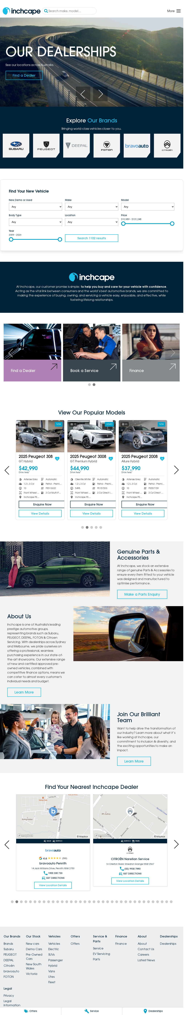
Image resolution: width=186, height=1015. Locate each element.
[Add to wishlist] (57, 459)
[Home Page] (22, 11)
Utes (51, 976)
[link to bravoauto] (137, 146)
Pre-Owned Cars (34, 956)
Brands (8, 943)
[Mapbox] (26, 836)
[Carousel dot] (89, 384)
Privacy (9, 995)
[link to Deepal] (76, 146)
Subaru (9, 949)
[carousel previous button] (83, 94)
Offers (75, 943)
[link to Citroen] (167, 146)
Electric (53, 949)
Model (125, 200)
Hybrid (52, 965)
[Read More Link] (53, 816)
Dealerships (168, 943)
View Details (40, 513)
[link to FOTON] (107, 146)
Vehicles (54, 943)
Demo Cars (34, 949)
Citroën (9, 965)
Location (70, 215)
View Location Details (53, 885)
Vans (51, 971)
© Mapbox (82, 836)
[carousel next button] (100, 94)
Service (98, 948)
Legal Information (12, 1003)
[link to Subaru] (16, 146)
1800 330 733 (55, 873)
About (142, 943)
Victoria (31, 974)
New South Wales (33, 966)
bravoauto (11, 971)
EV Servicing (101, 954)
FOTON (9, 976)
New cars (32, 943)
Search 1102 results (91, 238)
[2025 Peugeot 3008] (91, 436)
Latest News (146, 960)
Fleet (51, 982)
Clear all (167, 191)
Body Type (15, 215)
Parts (96, 959)
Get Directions (55, 878)
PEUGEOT (10, 954)
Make (68, 200)
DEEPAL (9, 960)
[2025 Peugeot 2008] (143, 436)
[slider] (123, 223)
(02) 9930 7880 (132, 868)
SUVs (51, 954)
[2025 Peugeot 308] (40, 436)
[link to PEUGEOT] (46, 146)
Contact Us (146, 949)
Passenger (55, 960)
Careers (143, 954)
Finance (121, 943)
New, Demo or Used (20, 200)
